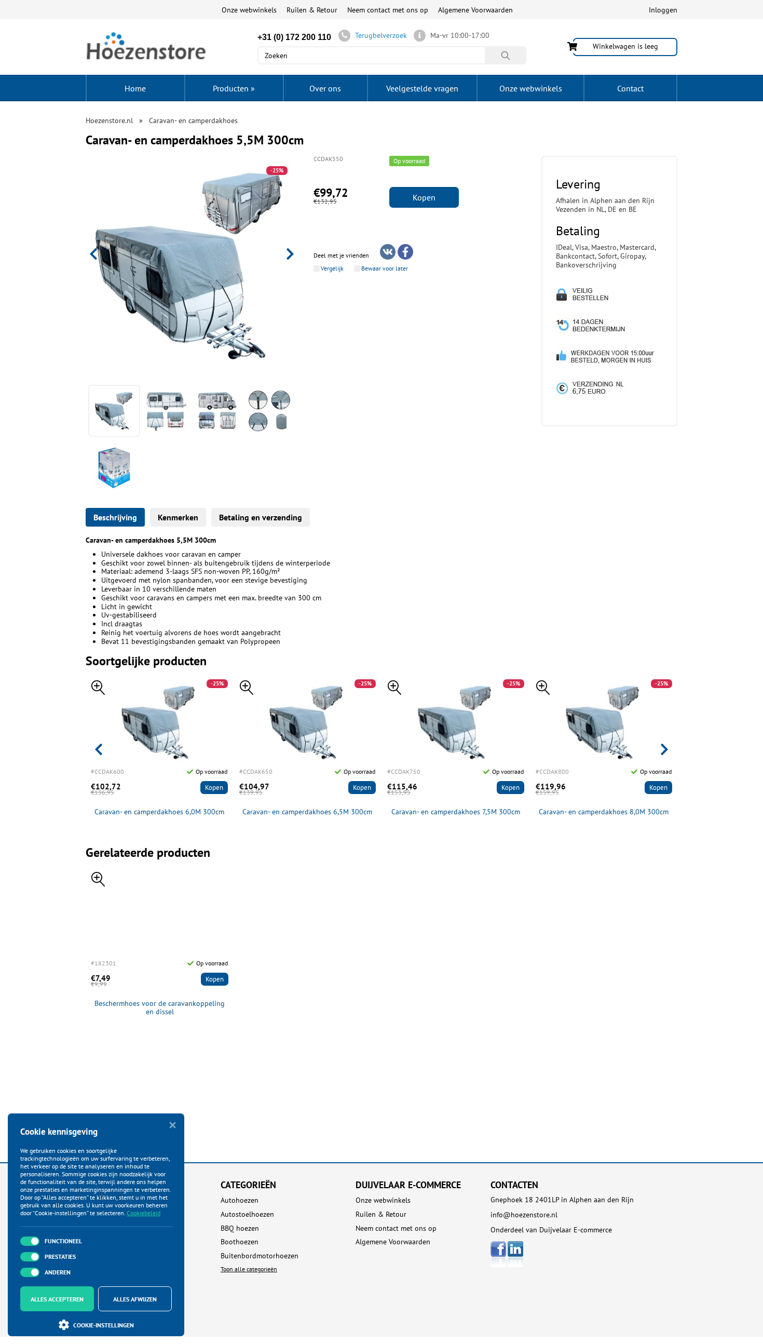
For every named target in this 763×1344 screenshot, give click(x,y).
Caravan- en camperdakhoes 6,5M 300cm (307, 812)
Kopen (424, 197)
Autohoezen (239, 1200)
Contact (630, 88)
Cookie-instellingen (103, 1325)
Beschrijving (115, 517)
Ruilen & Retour (312, 10)
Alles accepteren (57, 1299)
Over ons (325, 88)
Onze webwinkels (249, 10)
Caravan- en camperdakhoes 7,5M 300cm (455, 812)
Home (135, 88)
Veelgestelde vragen (422, 88)
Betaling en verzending (260, 517)
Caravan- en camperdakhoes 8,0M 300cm (604, 812)
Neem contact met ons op (387, 10)
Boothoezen (239, 1242)
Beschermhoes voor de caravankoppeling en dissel (159, 1008)
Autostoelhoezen (247, 1214)
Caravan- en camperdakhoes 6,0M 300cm (159, 812)
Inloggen (663, 10)
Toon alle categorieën (249, 1269)
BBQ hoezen (240, 1228)
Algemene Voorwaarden (475, 10)
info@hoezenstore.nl (524, 1214)
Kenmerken (178, 517)
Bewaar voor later (384, 268)
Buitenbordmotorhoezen (259, 1256)
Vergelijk (332, 268)
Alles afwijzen (135, 1299)
